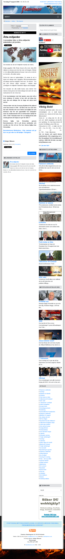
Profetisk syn (44, 301)
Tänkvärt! (42, 440)
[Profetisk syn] (50, 295)
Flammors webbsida (46, 164)
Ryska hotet (43, 469)
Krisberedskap (44, 429)
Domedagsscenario (45, 408)
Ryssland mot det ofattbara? (47, 420)
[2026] (50, 315)
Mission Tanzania (54, 2)
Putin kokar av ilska (46, 242)
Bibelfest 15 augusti (45, 415)
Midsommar (43, 464)
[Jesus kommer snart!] (50, 335)
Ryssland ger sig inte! (46, 449)
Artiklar (13, 21)
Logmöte (42, 433)
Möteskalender (23, 523)
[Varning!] (50, 372)
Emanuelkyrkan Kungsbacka (47, 411)
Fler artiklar (32, 153)
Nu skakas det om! (45, 417)
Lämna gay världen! (45, 424)
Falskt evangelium (44, 404)
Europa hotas (43, 406)
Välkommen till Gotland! (47, 261)
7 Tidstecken (43, 358)
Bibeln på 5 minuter (45, 444)
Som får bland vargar (45, 431)
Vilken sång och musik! (46, 442)
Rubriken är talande (46, 203)
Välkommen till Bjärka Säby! (47, 422)
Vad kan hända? (44, 460)
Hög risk (42, 471)
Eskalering (42, 409)
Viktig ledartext (44, 453)
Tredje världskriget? (45, 437)
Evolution (42, 222)
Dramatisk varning (45, 435)
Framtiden (42, 473)
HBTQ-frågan (43, 419)
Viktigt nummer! (44, 462)
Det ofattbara (43, 475)
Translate (25, 28)
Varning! (42, 183)
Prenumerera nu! (51, 4)
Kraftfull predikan (44, 478)
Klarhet (42, 477)
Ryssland (42, 468)
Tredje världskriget (45, 446)
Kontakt (43, 2)
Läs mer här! (45, 145)
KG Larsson (43, 466)
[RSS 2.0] (32, 530)
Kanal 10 (33, 523)
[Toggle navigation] (58, 16)
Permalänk (17, 144)
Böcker (40, 523)
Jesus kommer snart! (46, 341)
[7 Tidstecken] (50, 352)
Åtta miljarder (20, 21)
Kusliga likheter (44, 428)
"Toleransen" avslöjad (46, 402)
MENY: (7, 17)
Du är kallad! (43, 455)
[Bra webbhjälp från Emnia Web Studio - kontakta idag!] (50, 507)
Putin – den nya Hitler (45, 458)
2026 (40, 321)
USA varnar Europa (45, 426)
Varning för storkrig (45, 457)
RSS (60, 4)
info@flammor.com (32, 536)
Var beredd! (43, 448)
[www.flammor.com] (32, 10)
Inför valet (42, 277)
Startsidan (7, 21)
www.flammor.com (47, 536)
